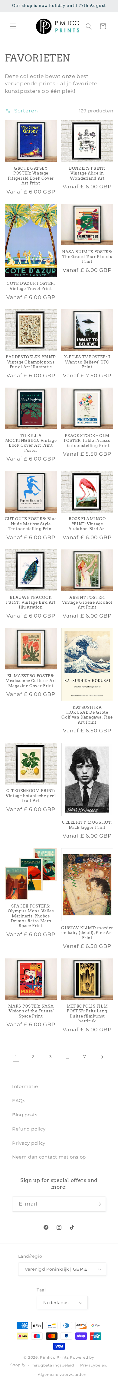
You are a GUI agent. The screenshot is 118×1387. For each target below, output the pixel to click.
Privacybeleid (94, 1365)
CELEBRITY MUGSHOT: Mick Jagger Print (87, 824)
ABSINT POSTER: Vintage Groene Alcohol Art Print (87, 602)
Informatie (25, 1086)
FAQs (18, 1100)
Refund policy (28, 1129)
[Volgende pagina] (102, 1057)
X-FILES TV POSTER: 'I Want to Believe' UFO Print (87, 362)
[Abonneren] (99, 1204)
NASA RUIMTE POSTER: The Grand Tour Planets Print (87, 257)
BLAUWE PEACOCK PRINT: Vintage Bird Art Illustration (31, 602)
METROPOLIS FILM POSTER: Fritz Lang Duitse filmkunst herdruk (87, 1013)
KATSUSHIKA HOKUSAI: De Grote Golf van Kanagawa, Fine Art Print (87, 715)
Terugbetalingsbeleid (53, 1365)
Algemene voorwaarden (62, 1375)
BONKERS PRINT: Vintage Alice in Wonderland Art (87, 173)
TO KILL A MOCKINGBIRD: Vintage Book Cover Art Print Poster (31, 443)
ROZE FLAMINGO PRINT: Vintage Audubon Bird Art (87, 524)
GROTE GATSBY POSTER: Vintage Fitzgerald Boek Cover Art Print (31, 175)
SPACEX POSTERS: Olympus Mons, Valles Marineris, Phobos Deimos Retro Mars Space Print (31, 916)
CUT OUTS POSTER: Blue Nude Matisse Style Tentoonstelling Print (31, 524)
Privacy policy (28, 1143)
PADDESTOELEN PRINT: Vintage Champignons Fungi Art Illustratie (31, 362)
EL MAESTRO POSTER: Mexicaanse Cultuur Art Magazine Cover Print (30, 681)
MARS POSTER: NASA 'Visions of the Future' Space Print (31, 1011)
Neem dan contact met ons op (49, 1157)
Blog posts (24, 1115)
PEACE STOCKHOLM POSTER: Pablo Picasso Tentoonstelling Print (87, 440)
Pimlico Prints (54, 1357)
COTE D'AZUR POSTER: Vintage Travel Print (31, 286)
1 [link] (16, 1057)
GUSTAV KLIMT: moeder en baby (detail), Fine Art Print (87, 933)
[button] (13, 26)
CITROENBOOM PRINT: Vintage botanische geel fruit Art (31, 795)
